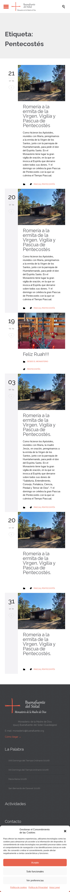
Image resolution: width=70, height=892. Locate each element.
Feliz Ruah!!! (36, 354)
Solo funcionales (35, 871)
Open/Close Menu (6, 6)
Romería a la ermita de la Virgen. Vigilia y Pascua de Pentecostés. (39, 425)
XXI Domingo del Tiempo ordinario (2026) (28, 770)
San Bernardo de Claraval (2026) (24, 788)
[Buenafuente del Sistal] (36, 6)
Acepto (35, 862)
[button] (65, 831)
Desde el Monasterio (37, 361)
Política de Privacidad (38, 887)
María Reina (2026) (17, 779)
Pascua (37, 184)
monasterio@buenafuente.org (28, 730)
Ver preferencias (35, 880)
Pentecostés (48, 184)
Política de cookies (18, 887)
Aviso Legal (54, 887)
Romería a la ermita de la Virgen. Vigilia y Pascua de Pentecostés (39, 116)
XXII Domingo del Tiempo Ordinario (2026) (29, 760)
